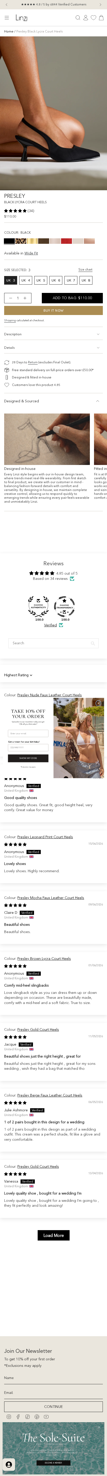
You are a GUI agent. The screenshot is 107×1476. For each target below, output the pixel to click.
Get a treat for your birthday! (23, 741)
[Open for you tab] (9, 1464)
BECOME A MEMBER (53, 1463)
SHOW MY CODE (28, 758)
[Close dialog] (98, 703)
